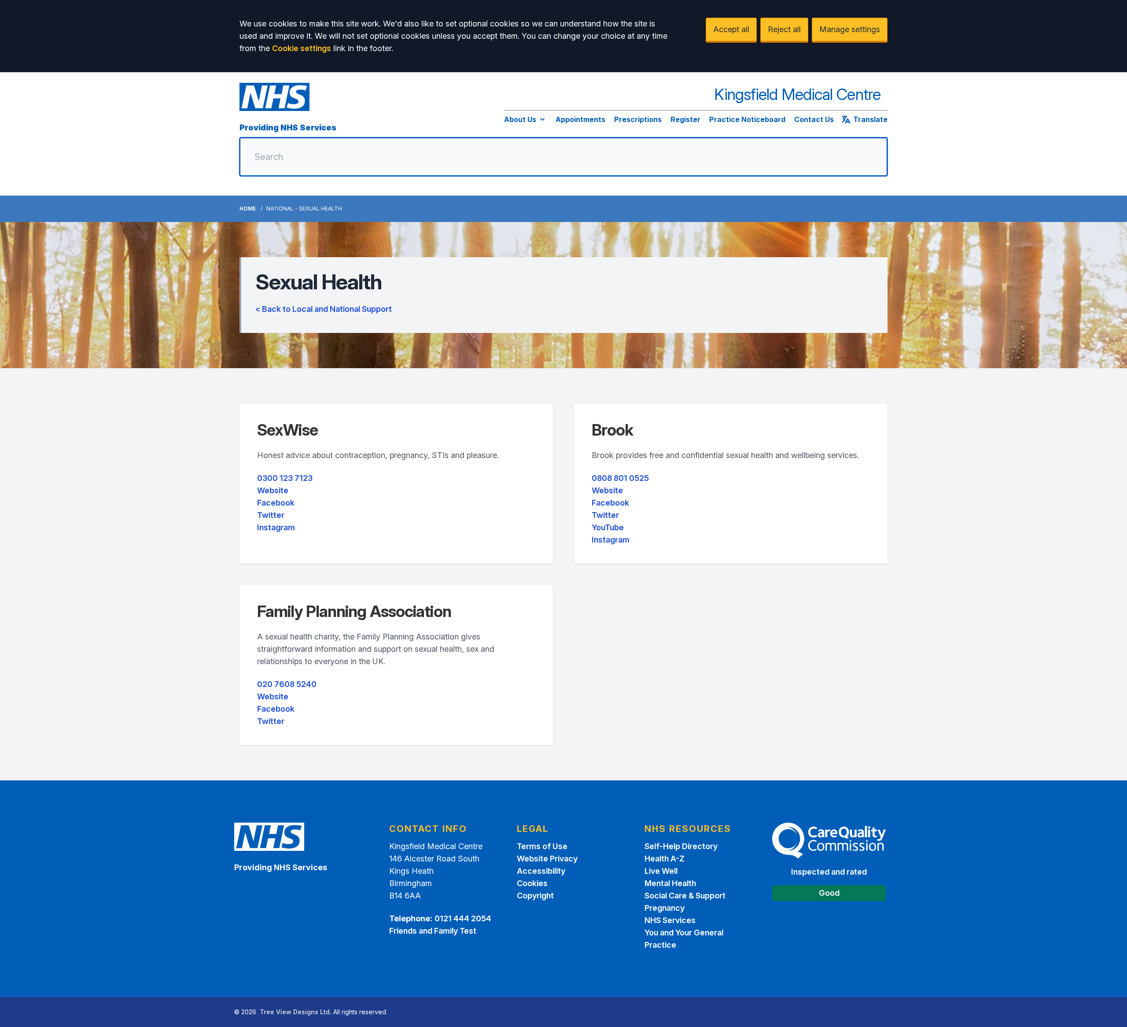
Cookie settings (301, 48)
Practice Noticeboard (747, 119)
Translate (870, 119)
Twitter (270, 515)
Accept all (731, 29)
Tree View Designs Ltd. (295, 1012)
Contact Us (814, 119)
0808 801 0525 (620, 478)
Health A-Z (665, 858)
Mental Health (670, 883)
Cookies (532, 883)
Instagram (276, 527)
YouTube (608, 527)
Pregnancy (665, 907)
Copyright (535, 895)
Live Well (661, 871)
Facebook (276, 502)
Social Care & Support (685, 895)
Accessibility (541, 871)
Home (247, 208)
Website (272, 490)
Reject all (784, 29)
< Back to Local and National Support (323, 309)
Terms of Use (542, 846)
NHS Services (670, 920)
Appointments (580, 119)
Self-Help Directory (681, 846)
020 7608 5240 (287, 684)
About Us (520, 119)
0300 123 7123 (285, 478)
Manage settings (849, 29)
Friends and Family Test (432, 930)
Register (685, 119)
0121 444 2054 (463, 918)
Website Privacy (547, 858)
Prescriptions (638, 119)
